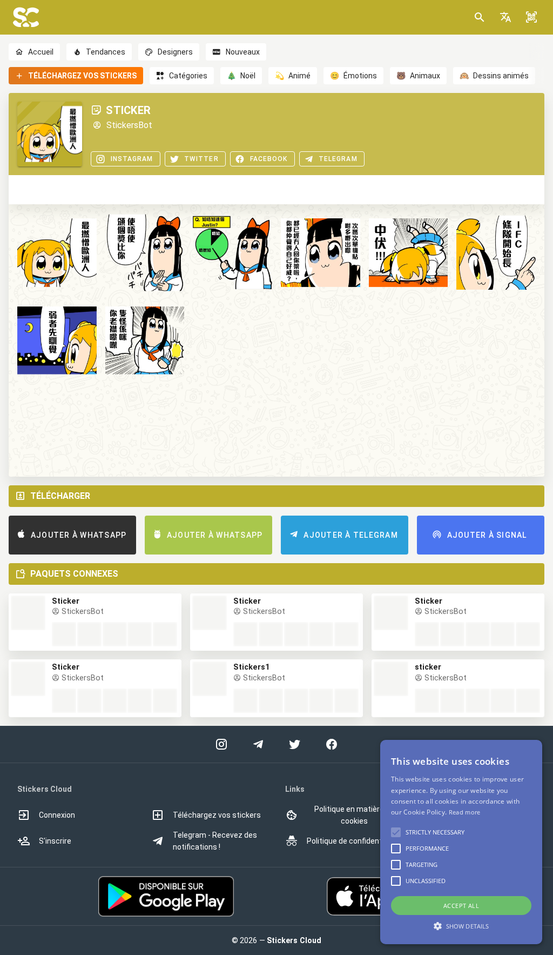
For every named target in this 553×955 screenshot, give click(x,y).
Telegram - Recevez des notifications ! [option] (215, 841)
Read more (465, 812)
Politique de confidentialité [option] (353, 841)
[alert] (461, 842)
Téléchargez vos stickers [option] (217, 815)
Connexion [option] (57, 815)
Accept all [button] (461, 905)
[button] (505, 17)
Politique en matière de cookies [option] (354, 815)
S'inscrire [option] (55, 841)
